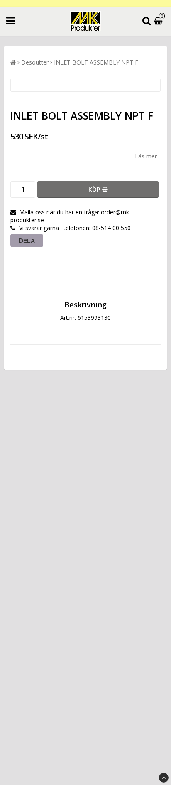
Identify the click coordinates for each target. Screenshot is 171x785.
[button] (159, 21)
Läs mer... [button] (148, 156)
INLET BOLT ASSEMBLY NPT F (96, 62)
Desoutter (35, 62)
